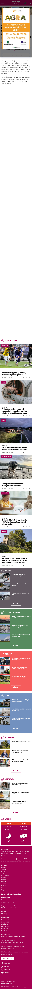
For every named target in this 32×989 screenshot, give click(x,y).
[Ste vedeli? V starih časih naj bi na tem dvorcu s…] (5, 744)
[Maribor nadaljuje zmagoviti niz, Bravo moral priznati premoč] (16, 356)
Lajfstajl (3, 881)
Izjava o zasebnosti (6, 983)
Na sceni (3, 879)
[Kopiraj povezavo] (29, 377)
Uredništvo (4, 911)
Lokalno (3, 867)
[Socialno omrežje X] (23, 377)
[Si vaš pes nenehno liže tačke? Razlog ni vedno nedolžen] (16, 467)
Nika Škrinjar (4, 924)
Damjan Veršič (5, 920)
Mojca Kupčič (5, 922)
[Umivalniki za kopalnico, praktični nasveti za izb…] (5, 712)
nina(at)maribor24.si (6, 954)
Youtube (6, 972)
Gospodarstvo (5, 875)
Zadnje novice (5, 987)
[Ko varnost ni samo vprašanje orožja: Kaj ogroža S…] (5, 628)
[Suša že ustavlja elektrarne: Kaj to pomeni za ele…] (5, 638)
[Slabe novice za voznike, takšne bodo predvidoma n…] (5, 763)
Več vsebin (16, 603)
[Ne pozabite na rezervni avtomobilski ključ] (5, 577)
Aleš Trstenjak (5, 928)
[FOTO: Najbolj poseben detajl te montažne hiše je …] (5, 703)
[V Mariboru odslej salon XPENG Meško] (5, 596)
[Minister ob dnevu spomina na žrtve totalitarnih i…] (5, 754)
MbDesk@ (4, 913)
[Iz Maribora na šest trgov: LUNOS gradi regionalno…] (5, 661)
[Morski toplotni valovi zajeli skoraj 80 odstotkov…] (5, 619)
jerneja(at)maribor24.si (7, 948)
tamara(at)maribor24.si (7, 942)
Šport (2, 873)
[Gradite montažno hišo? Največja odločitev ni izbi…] (5, 721)
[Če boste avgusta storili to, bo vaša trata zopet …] (5, 804)
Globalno (3, 877)
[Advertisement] (16, 227)
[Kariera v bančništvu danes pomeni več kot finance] (5, 670)
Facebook (7, 963)
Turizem (3, 883)
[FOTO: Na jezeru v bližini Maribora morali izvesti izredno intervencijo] (16, 430)
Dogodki (3, 890)
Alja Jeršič (4, 930)
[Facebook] (26, 377)
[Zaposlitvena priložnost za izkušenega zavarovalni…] (5, 679)
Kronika (3, 871)
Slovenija (3, 869)
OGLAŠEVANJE (7, 958)
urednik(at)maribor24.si (7, 902)
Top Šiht (3, 888)
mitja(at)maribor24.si (14, 908)
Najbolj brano (16, 987)
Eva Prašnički (5, 926)
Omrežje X (7, 966)
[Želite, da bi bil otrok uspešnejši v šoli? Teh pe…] (5, 795)
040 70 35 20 (19, 942)
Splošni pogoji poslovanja (8, 981)
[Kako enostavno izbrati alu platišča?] (5, 587)
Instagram (7, 969)
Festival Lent (4, 886)
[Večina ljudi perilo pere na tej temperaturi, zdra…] (5, 786)
